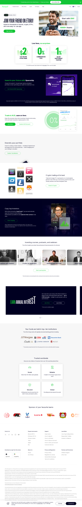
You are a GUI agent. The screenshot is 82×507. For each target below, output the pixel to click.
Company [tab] (37, 6)
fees (73, 36)
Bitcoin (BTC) (31, 434)
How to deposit (48, 436)
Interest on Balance (66, 438)
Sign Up (46, 304)
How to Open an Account (51, 440)
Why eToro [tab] (24, 6)
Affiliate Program (65, 452)
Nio (29, 444)
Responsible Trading (66, 436)
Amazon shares (31, 438)
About (29, 452)
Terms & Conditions (49, 459)
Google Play (16, 456)
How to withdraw (49, 438)
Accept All (71, 503)
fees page (45, 65)
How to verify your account (51, 442)
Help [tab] (43, 6)
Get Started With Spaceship (15, 89)
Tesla (29, 440)
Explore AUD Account (24, 124)
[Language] (74, 6)
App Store (8, 456)
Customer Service (49, 444)
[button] (40, 317)
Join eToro (10, 124)
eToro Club (64, 454)
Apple (29, 442)
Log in (78, 6)
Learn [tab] (30, 6)
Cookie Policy (40, 503)
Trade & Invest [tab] (15, 6)
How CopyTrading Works (67, 434)
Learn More (58, 304)
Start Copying (11, 220)
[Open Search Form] (70, 6)
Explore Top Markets (13, 153)
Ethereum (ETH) (32, 436)
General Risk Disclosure (50, 457)
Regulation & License (50, 454)
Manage (60, 503)
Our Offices (30, 454)
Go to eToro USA (55, 2)
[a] (6, 435)
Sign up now (9, 31)
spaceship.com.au (53, 102)
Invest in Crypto (53, 185)
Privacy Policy (48, 452)
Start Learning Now (41, 270)
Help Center (48, 434)
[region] (41, 503)
